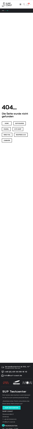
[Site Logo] (7, 4)
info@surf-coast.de (8, 422)
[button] (21, 4)
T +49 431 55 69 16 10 (9, 419)
